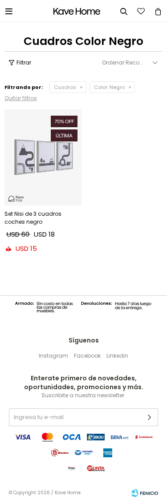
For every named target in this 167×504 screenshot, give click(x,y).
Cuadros (65, 87)
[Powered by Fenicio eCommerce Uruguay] (144, 493)
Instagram (53, 355)
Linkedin (117, 355)
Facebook (87, 355)
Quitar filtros (20, 98)
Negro (109, 87)
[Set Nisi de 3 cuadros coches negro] (42, 157)
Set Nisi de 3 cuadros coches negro (32, 218)
